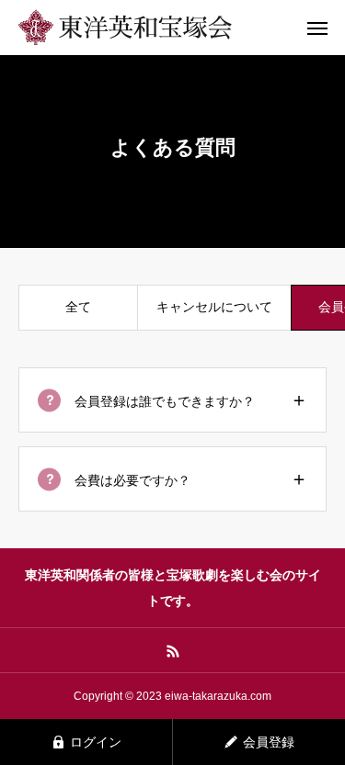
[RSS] (172, 650)
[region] (172, 314)
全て (78, 306)
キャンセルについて (214, 306)
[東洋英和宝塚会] (156, 27)
